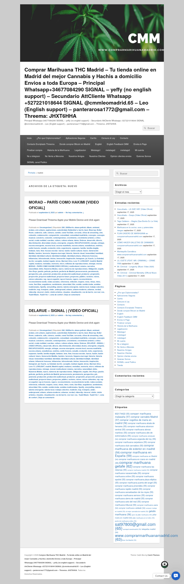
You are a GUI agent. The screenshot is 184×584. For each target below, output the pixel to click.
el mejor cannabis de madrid (137, 511)
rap (44, 279)
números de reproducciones (76, 268)
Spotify (43, 287)
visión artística (56, 292)
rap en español (53, 279)
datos (76, 240)
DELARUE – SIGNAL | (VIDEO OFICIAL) (63, 310)
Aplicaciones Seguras (75, 138)
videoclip (32, 292)
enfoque (101, 243)
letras (58, 261)
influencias (33, 258)
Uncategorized (45, 227)
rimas (92, 281)
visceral (40, 292)
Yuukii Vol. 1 (44, 294)
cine (101, 232)
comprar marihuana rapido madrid (135, 487)
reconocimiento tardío (38, 281)
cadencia (38, 232)
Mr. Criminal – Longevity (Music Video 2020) (135, 266)
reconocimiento (85, 279)
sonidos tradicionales (69, 387)
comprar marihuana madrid (138, 470)
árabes (31, 230)
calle (45, 232)
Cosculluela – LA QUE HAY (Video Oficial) (135, 209)
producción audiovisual (71, 274)
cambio (58, 232)
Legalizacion (80, 150)
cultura (58, 240)
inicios (53, 258)
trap (38, 289)
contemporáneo (59, 237)
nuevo (61, 268)
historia (69, 253)
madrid (93, 261)
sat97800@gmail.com (135, 526)
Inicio (29, 138)
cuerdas (50, 240)
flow (42, 250)
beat (86, 230)
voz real (97, 292)
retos (87, 281)
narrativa (91, 266)
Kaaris (91, 258)
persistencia (93, 271)
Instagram (80, 258)
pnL (40, 274)
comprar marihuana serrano (130, 495)
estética (99, 245)
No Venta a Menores (54, 156)
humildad (99, 253)
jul (86, 258)
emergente (61, 243)
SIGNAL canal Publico (37, 162)
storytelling (51, 287)
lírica (70, 261)
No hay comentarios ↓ (75, 212)
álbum (89, 227)
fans (38, 250)
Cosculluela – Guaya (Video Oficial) (132, 215)
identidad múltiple (59, 256)
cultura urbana (67, 240)
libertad (64, 261)
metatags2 (110, 150)
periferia (54, 271)
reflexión (73, 281)
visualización (76, 292)
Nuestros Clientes (97, 156)
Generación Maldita (49, 356)
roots (31, 284)
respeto (81, 281)
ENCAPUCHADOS (82, 243)
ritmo (98, 281)
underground (60, 289)
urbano (69, 289)
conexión (48, 237)
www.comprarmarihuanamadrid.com (146, 537)
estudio (44, 248)
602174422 (122, 413)
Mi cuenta (139, 150)
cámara (51, 232)
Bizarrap (92, 230)
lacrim (31, 261)
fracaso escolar (51, 250)
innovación (60, 258)
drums (53, 243)
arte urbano (40, 230)
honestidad (90, 253)
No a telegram (33, 156)
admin (60, 212)
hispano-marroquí (58, 253)
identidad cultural (44, 256)
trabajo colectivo (97, 287)
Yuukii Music (34, 294)
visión (46, 292)
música (83, 266)
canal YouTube (67, 232)
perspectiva (34, 274)
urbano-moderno (80, 289)
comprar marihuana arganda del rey (137, 438)
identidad (32, 256)
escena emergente (36, 245)
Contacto (124, 138)
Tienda (120, 365)
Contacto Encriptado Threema (40, 144)
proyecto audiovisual (47, 276)
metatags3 (125, 150)
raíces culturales (36, 279)
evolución (52, 248)
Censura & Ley (108, 138)
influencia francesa (89, 256)
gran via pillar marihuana (142, 515)
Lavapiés (38, 261)
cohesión (32, 235)
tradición (32, 289)
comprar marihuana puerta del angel (138, 482)
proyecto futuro (63, 276)
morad (99, 263)
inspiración (70, 258)
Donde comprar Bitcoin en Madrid (75, 144)
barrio (81, 230)
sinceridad (67, 284)
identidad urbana (74, 256)
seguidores (46, 284)
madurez (38, 263)
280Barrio (70, 227)
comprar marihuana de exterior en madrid (135, 448)
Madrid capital (58, 366)
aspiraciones (51, 230)
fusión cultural (76, 250)
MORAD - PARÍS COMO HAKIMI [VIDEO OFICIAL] (48, 266)
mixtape (92, 263)
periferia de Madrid (67, 271)
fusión (67, 250)
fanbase (32, 250)
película (47, 271)
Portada (31, 172)
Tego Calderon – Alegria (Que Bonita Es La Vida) (137, 221)
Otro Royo (33, 271)
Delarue (83, 240)
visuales (66, 292)
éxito (58, 248)
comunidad (64, 235)
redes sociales (54, 281)
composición (54, 235)
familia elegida (92, 248)
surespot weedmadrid (132, 529)
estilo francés (34, 248)
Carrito (93, 138)
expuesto (75, 248)
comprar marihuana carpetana (131, 442)
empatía (70, 243)
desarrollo (91, 240)
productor (86, 274)
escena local (50, 245)
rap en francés (66, 279)
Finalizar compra (34, 150)
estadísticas (90, 245)
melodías (47, 263)
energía (94, 243)
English (98, 144)
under (51, 289)
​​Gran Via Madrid (129, 540)
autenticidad (62, 230)
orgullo (100, 268)
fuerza (61, 250)
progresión (94, 274)
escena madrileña (63, 245)
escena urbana (78, 245)
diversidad (46, 243)
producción (56, 274)
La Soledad (98, 258)
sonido (79, 284)
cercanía (78, 232)
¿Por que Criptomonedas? (49, 138)
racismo (89, 276)
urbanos (90, 289)
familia (83, 248)
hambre (39, 253)
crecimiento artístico (85, 237)
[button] (176, 576)
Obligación (92, 268)
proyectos (74, 276)
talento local (84, 287)
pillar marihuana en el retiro (144, 518)
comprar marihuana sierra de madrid (134, 497)
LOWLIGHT (84, 261)
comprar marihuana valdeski (132, 508)
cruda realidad (40, 240)
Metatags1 (96, 150)
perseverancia (81, 271)
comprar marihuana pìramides (131, 485)
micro (62, 263)
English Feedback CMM (118, 144)
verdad (98, 289)
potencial (47, 274)
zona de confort (56, 294)
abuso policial (80, 227)
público (82, 276)
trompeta (44, 289)
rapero (75, 279)
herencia (46, 253)
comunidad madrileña (79, 235)
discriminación (35, 243)
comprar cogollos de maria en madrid (133, 421)
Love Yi (76, 261)
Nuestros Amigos (76, 156)
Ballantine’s (73, 230)
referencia (65, 281)
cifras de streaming (90, 232)
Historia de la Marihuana (58, 150)
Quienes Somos (143, 156)
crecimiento (72, 237)
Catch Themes (154, 555)
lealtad (46, 261)
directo (99, 240)
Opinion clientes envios (120, 156)
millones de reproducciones (76, 263)
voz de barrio (87, 292)
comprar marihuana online (132, 475)
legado (52, 261)
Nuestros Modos (51, 268)
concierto (40, 237)
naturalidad (33, 268)
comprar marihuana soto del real (134, 500)
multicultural (74, 266)
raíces (96, 276)
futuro (85, 250)
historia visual (79, 253)
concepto (92, 235)
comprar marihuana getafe (133, 464)
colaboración (42, 235)
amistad (96, 227)
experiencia (66, 248)
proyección (33, 276)
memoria (55, 263)
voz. (103, 292)
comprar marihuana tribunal (132, 503)
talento (60, 287)
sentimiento (57, 284)
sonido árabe (88, 284)
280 (63, 227)
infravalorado (44, 258)
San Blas (37, 284)
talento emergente (70, 287)
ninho (41, 268)
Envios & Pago (140, 144)
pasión (40, 271)
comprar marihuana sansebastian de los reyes (134, 490)
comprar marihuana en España (133, 454)
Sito (73, 284)
